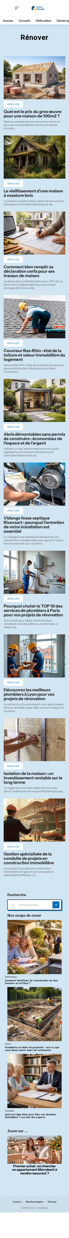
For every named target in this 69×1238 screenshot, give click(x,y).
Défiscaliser (11, 977)
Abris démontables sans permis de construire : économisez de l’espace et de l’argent (34, 439)
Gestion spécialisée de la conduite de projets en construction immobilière (29, 858)
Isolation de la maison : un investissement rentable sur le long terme (33, 778)
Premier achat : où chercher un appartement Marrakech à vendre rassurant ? (34, 1169)
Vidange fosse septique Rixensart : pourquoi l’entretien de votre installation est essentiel (34, 524)
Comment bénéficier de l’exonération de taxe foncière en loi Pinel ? (31, 981)
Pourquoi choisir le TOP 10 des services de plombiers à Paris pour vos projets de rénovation (33, 610)
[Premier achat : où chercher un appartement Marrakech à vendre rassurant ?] (34, 1149)
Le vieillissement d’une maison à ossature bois (33, 193)
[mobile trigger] (18, 8)
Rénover (13, 104)
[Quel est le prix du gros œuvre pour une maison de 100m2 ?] (34, 77)
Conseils (9, 1111)
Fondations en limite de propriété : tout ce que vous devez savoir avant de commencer (32, 1048)
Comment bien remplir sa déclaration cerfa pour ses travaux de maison (29, 271)
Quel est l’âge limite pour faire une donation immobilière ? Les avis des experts (30, 1115)
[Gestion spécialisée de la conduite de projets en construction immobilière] (34, 820)
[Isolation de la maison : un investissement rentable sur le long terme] (34, 739)
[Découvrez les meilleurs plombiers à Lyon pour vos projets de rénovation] (34, 656)
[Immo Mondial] (37, 8)
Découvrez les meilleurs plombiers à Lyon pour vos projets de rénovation (29, 694)
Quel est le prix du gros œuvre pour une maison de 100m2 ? (32, 114)
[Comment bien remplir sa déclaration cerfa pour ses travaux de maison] (34, 233)
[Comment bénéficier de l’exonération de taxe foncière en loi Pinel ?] (34, 947)
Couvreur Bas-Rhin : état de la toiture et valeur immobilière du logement (34, 355)
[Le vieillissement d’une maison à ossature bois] (34, 157)
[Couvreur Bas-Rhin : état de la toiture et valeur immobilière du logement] (34, 316)
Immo (8, 1044)
